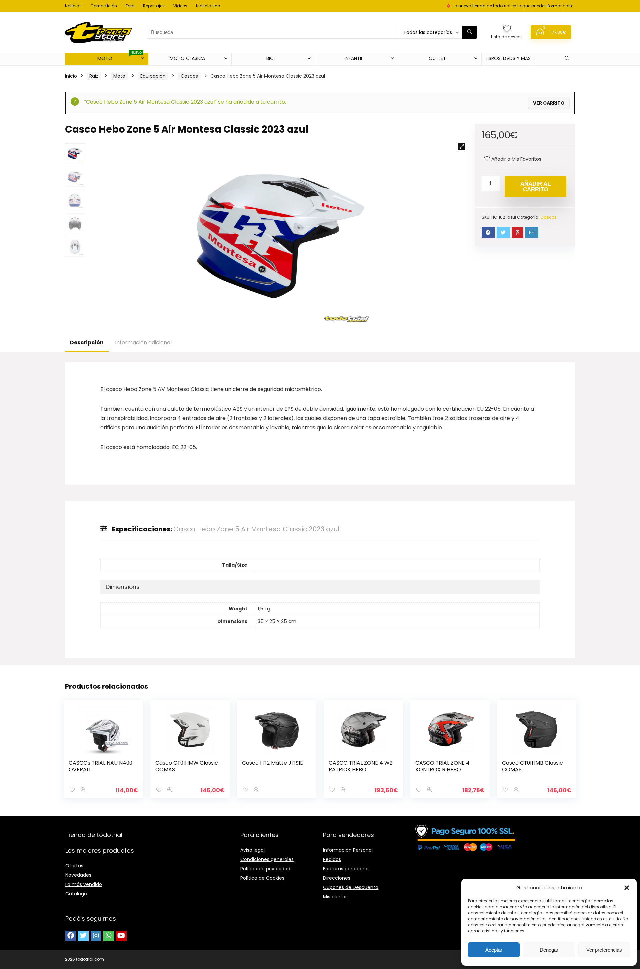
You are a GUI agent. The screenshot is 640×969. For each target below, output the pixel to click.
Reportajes (154, 6)
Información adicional (143, 342)
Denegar (549, 950)
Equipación (153, 76)
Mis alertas (335, 896)
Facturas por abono (346, 868)
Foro (130, 6)
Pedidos (332, 859)
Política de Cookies (262, 878)
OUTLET (437, 58)
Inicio (71, 76)
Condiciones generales (267, 859)
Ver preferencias (604, 950)
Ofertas (74, 865)
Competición (103, 6)
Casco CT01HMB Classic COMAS (532, 766)
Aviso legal (252, 850)
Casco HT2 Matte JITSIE (272, 763)
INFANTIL (354, 58)
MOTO (119, 57)
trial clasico (208, 6)
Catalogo (76, 893)
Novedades (78, 875)
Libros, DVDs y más (508, 58)
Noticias (73, 6)
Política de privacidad (265, 868)
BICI (270, 58)
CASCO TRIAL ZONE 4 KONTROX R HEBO (442, 766)
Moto (119, 76)
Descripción (87, 342)
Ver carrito (549, 103)
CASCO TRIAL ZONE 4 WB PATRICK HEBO (361, 766)
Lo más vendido (83, 884)
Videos (180, 6)
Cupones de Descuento (350, 887)
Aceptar (493, 950)
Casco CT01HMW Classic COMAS (186, 766)
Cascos (189, 76)
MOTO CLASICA (187, 58)
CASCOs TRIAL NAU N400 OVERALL (100, 766)
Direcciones (336, 878)
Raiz (93, 76)
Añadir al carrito (535, 187)
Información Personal (348, 850)
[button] (626, 887)
